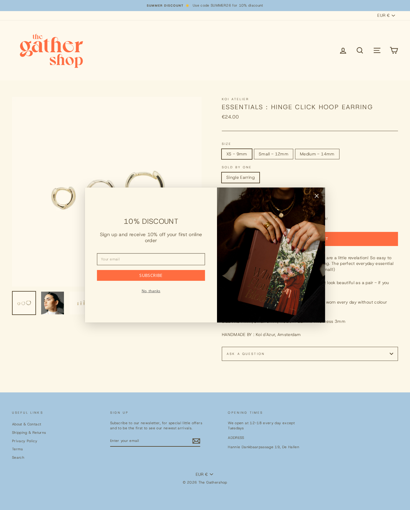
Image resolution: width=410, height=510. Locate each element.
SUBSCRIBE (150, 275)
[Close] (316, 197)
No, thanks (151, 290)
